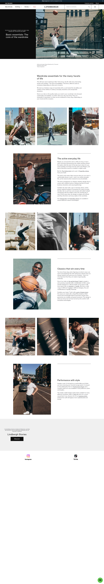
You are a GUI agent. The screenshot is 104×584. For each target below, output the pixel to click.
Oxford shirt (63, 198)
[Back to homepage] (51, 7)
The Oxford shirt (66, 171)
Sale (34, 7)
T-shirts (70, 288)
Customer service (89, 3)
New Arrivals (8, 7)
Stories (27, 7)
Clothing (17, 7)
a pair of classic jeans (82, 292)
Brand (97, 3)
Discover (17, 439)
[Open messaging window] (100, 580)
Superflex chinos (84, 171)
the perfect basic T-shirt (75, 281)
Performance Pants (78, 386)
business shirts (83, 396)
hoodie (77, 286)
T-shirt (74, 394)
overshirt (71, 286)
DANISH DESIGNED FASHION (11, 3)
